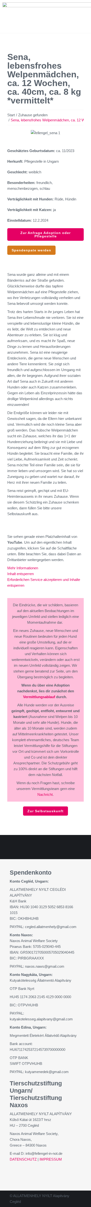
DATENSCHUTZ (23, 1159)
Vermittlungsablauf (39, 697)
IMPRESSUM (51, 1159)
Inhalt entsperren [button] (20, 574)
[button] (12, 133)
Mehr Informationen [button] (22, 568)
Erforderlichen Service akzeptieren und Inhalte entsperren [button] (43, 582)
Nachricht (45, 794)
